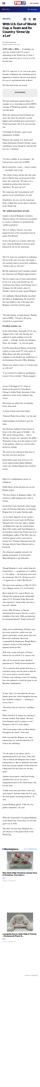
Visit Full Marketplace (30, 849)
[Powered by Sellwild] (34, 975)
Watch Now (34, 3)
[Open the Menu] (4, 3)
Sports (7, 19)
